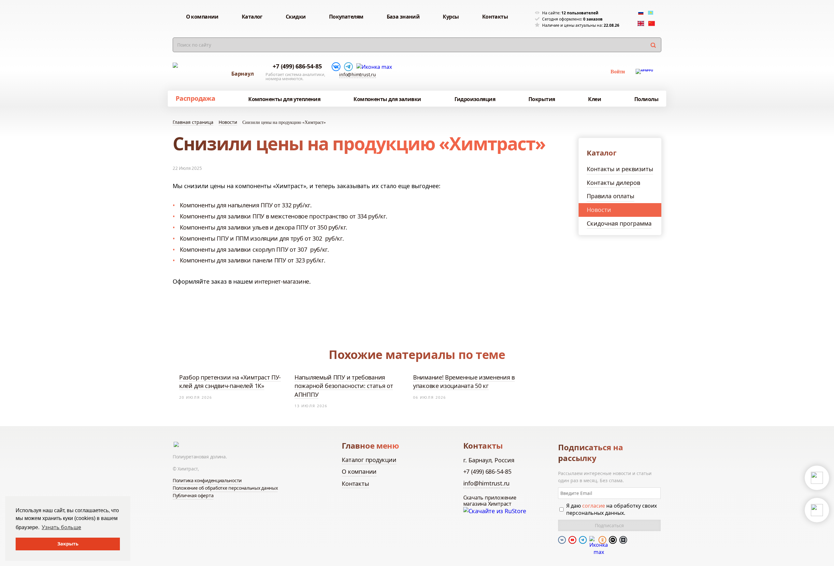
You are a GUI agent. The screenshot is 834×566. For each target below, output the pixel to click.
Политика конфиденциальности (207, 480)
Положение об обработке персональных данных (225, 488)
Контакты (355, 483)
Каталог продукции (369, 460)
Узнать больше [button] (61, 527)
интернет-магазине (281, 281)
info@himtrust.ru (357, 74)
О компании (359, 471)
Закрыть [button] (68, 544)
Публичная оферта (193, 495)
